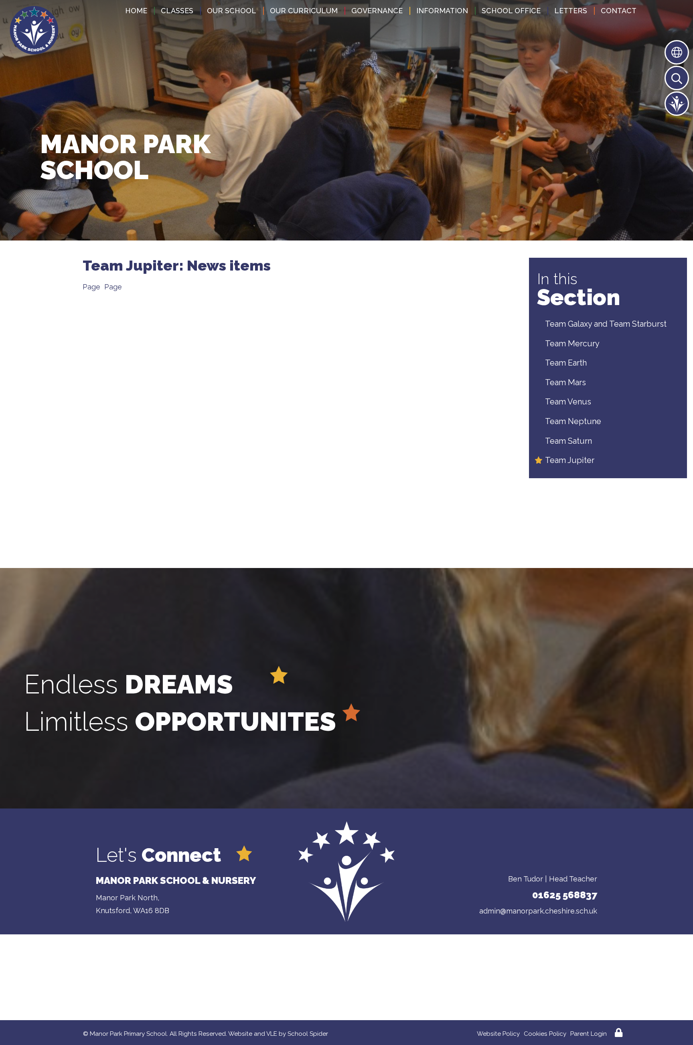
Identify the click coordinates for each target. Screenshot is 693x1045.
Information (442, 10)
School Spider (308, 1033)
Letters (570, 10)
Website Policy (498, 1033)
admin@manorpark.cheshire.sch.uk (538, 911)
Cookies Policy (545, 1033)
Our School (231, 10)
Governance (377, 10)
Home (136, 10)
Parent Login (588, 1033)
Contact (618, 10)
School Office (511, 10)
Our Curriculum (304, 10)
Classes (177, 10)
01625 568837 (564, 895)
